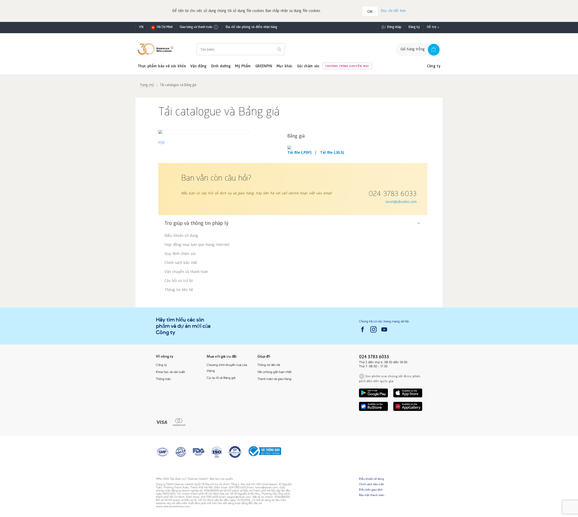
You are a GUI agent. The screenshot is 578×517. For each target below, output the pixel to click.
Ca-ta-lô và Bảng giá (221, 378)
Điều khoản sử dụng (181, 236)
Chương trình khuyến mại (347, 66)
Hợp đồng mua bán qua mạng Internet (197, 245)
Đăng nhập (394, 27)
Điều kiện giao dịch (371, 489)
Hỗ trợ (431, 27)
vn (141, 27)
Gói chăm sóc (308, 66)
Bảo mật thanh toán (371, 495)
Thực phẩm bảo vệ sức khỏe (162, 66)
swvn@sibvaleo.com (401, 202)
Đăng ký (414, 27)
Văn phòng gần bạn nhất (274, 372)
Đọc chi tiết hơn (393, 11)
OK (370, 11)
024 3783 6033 (392, 194)
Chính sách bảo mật (181, 263)
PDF (161, 143)
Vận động (198, 66)
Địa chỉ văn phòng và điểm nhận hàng (251, 27)
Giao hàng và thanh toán (196, 27)
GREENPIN (263, 66)
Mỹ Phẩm (243, 66)
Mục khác (285, 66)
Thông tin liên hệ (179, 290)
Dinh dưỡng (221, 66)
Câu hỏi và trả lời (179, 281)
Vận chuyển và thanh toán (186, 272)
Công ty (433, 66)
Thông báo (163, 379)
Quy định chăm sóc (180, 254)
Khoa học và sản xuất (170, 372)
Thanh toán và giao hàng (274, 379)
